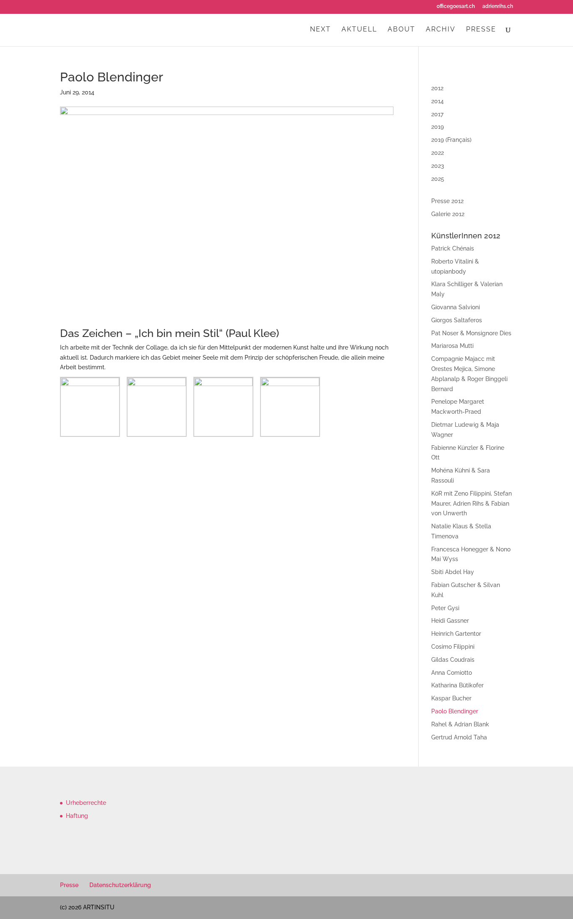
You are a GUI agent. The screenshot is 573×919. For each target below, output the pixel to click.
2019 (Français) (451, 139)
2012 (437, 88)
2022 (437, 152)
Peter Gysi (445, 608)
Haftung (77, 815)
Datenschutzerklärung (120, 885)
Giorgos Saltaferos (456, 320)
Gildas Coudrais (452, 659)
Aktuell (359, 29)
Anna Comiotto (451, 672)
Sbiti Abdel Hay (452, 572)
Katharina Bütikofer (457, 685)
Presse (481, 29)
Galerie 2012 (447, 214)
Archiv (441, 29)
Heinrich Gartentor (456, 633)
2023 (437, 165)
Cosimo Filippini (452, 646)
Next (320, 29)
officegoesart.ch (456, 6)
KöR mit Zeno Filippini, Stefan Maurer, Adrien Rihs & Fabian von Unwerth (471, 503)
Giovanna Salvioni (455, 307)
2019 (437, 126)
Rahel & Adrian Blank (460, 724)
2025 (437, 178)
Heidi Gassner (450, 620)
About (401, 29)
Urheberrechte (86, 802)
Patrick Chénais (452, 248)
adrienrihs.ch (497, 6)
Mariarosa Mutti (452, 345)
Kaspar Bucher (451, 698)
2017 (437, 114)
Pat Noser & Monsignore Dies (471, 333)
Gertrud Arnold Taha (459, 737)
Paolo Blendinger (454, 711)
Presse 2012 (447, 201)
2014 (437, 101)
